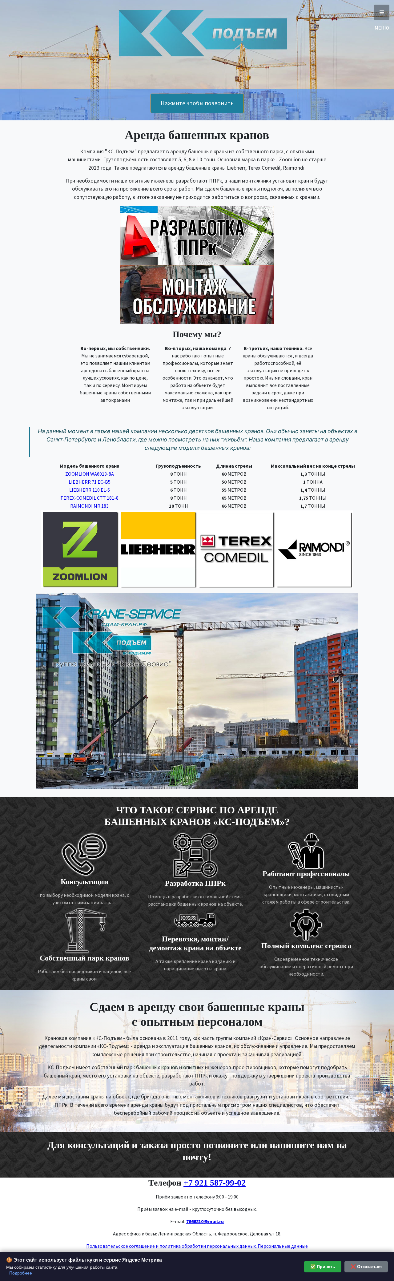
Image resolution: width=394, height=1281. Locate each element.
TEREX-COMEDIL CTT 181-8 (89, 498)
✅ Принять (322, 1266)
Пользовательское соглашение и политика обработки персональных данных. (171, 1246)
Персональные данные (282, 1246)
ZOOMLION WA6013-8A (89, 474)
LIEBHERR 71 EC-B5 (90, 482)
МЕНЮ (381, 12)
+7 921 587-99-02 (214, 1182)
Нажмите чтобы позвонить (197, 103)
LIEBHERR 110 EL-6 (89, 490)
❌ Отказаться (366, 1266)
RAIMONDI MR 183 (89, 506)
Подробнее (20, 1273)
